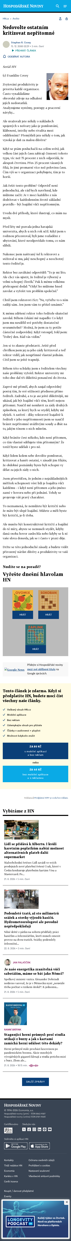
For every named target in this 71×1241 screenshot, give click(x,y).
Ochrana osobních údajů (41, 1160)
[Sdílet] (60, 18)
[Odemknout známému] (66, 18)
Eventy (7, 1196)
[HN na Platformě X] (24, 1129)
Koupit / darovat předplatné (19, 1191)
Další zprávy (35, 1081)
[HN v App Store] (39, 1145)
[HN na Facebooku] (29, 1129)
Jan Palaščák (22, 962)
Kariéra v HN (11, 1176)
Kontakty (9, 1160)
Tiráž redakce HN (13, 1165)
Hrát (22, 614)
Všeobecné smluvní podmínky (44, 1176)
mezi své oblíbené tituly (41, 669)
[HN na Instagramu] (34, 1129)
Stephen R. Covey (21, 42)
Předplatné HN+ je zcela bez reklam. (51, 797)
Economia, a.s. (26, 1110)
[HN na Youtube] (50, 1129)
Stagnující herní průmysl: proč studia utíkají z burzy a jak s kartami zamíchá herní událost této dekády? (34, 1039)
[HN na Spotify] (44, 1129)
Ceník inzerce (11, 1181)
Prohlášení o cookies (39, 1165)
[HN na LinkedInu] (39, 1129)
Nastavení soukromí (39, 1171)
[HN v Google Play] (15, 1145)
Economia (9, 1171)
